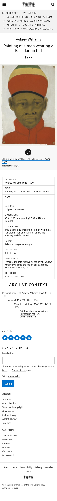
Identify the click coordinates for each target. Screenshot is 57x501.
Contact (28, 471)
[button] (52, 5)
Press (7, 467)
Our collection (9, 403)
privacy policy (14, 376)
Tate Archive (30, 13)
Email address (9, 353)
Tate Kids (6, 423)
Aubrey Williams (28, 39)
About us (6, 399)
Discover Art (10, 13)
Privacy (38, 467)
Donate (6, 447)
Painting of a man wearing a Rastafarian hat (34, 312)
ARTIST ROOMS (10, 419)
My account (8, 455)
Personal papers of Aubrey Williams (28, 21)
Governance (8, 411)
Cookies (49, 467)
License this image (10, 165)
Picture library (9, 415)
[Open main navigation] (11, 4)
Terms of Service (19, 370)
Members (7, 439)
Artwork (12, 25)
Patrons (6, 443)
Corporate (7, 451)
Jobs (14, 467)
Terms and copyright (12, 407)
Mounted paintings (34, 25)
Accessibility (26, 467)
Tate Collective (9, 435)
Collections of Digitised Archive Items (29, 17)
